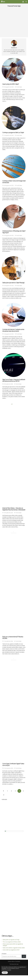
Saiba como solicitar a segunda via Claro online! (14, 947)
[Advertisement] (14, 23)
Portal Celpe (19, 87)
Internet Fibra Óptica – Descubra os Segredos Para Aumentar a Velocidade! (13, 509)
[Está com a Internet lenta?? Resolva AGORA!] (14, 583)
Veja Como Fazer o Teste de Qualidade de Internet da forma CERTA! (13, 380)
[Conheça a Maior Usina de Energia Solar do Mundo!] (14, 166)
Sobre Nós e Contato (14, 961)
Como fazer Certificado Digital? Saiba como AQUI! (13, 764)
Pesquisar (4, 953)
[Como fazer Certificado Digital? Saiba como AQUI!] (14, 710)
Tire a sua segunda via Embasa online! (12, 941)
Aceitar (4, 972)
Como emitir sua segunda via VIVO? (11, 950)
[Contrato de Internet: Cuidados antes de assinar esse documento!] (14, 315)
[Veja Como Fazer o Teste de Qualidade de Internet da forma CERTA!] (14, 365)
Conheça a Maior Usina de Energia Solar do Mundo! (14, 182)
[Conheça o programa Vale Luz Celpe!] (14, 118)
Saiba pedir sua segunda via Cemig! (11, 939)
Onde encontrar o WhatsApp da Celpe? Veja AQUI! (13, 232)
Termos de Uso (14, 964)
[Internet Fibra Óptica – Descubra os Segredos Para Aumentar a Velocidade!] (14, 454)
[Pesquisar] (26, 1)
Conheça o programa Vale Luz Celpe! (13, 132)
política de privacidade (6, 969)
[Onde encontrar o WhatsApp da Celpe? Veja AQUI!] (14, 216)
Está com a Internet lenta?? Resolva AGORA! (12, 637)
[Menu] (23, 1)
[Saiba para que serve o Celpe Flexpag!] (14, 268)
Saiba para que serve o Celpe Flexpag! (13, 283)
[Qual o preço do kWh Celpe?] (14, 70)
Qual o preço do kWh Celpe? (10, 84)
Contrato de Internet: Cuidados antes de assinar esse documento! (13, 330)
